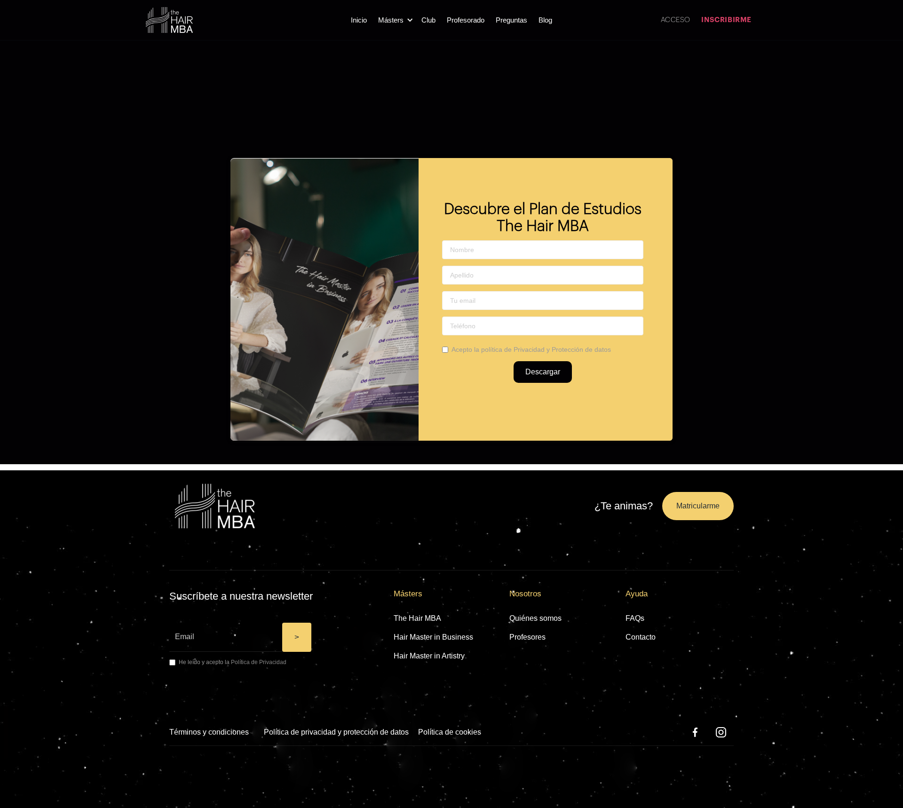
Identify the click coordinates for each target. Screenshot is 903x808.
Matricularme (698, 506)
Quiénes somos (535, 618)
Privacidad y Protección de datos (562, 349)
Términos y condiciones (209, 732)
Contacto (641, 637)
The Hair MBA (417, 618)
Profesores (527, 637)
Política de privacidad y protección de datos (336, 732)
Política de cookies (449, 732)
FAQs (635, 618)
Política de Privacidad (258, 662)
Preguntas (511, 20)
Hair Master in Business (433, 637)
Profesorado (465, 20)
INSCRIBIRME (726, 20)
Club (428, 20)
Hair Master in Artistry (429, 656)
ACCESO (675, 20)
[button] (394, 20)
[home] (169, 20)
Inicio (359, 20)
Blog (545, 20)
